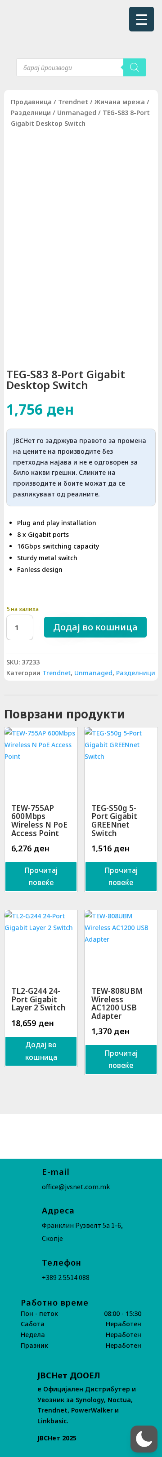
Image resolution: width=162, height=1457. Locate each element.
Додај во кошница (95, 627)
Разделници (31, 112)
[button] (144, 1439)
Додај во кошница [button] (41, 1051)
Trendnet (73, 101)
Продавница (31, 101)
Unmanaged (76, 112)
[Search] (134, 67)
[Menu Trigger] (141, 19)
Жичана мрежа (119, 101)
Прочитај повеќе (41, 876)
